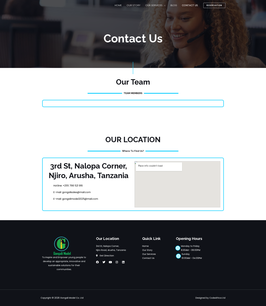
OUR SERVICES (153, 5)
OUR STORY (133, 5)
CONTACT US (190, 5)
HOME (118, 5)
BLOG (173, 5)
